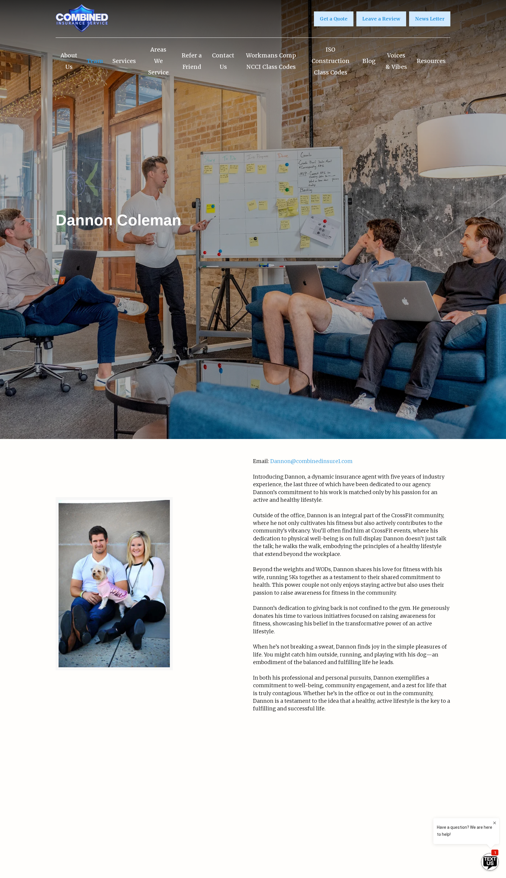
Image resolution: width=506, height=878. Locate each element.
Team (95, 60)
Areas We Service (158, 61)
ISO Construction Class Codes (331, 61)
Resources (431, 60)
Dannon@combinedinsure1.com (311, 461)
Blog (369, 60)
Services (124, 60)
